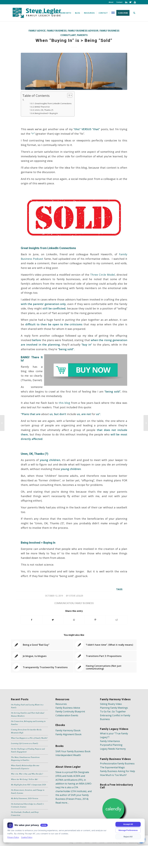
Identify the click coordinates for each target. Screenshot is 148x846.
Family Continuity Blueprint (70, 711)
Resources (61, 704)
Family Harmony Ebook (68, 730)
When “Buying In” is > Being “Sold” (74, 40)
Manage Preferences (128, 830)
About (111, 2)
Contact (119, 2)
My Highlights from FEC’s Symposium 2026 (28, 784)
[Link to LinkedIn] (126, 2)
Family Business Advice (68, 707)
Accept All (128, 824)
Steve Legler (76, 595)
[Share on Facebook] (31, 619)
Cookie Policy (26, 837)
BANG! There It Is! (42, 106)
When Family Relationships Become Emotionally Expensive (25, 767)
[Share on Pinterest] (95, 619)
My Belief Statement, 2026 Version (24, 798)
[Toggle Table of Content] (68, 95)
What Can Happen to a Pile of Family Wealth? (29, 737)
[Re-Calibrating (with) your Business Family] (146, 423)
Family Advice (37, 30)
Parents (82, 35)
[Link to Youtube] (135, 2)
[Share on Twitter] (52, 619)
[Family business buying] (74, 71)
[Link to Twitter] (130, 2)
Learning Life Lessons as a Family (24, 743)
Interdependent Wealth (68, 755)
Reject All (128, 836)
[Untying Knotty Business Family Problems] (2, 423)
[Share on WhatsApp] (74, 619)
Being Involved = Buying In (46, 113)
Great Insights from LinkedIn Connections (53, 103)
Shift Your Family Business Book (73, 751)
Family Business (57, 30)
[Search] (134, 12)
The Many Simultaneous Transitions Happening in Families (25, 758)
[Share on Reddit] (116, 619)
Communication (64, 603)
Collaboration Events (67, 715)
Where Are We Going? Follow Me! (24, 779)
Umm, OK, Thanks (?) (44, 110)
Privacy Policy (13, 837)
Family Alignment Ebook (69, 734)
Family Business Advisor (83, 30)
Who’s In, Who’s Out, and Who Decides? (27, 773)
